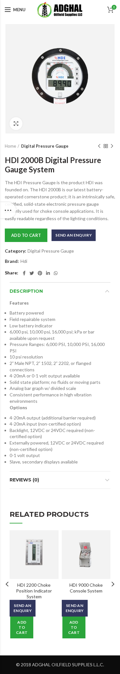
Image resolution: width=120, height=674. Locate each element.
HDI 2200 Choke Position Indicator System (34, 590)
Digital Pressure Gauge (44, 146)
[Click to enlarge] (16, 123)
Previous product (99, 146)
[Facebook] (24, 273)
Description (26, 291)
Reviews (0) (24, 480)
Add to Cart (26, 235)
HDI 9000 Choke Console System (86, 587)
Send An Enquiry (73, 235)
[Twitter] (32, 273)
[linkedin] (48, 273)
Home (10, 146)
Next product (112, 146)
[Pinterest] (40, 273)
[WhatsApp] (56, 273)
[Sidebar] (8, 210)
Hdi (23, 261)
